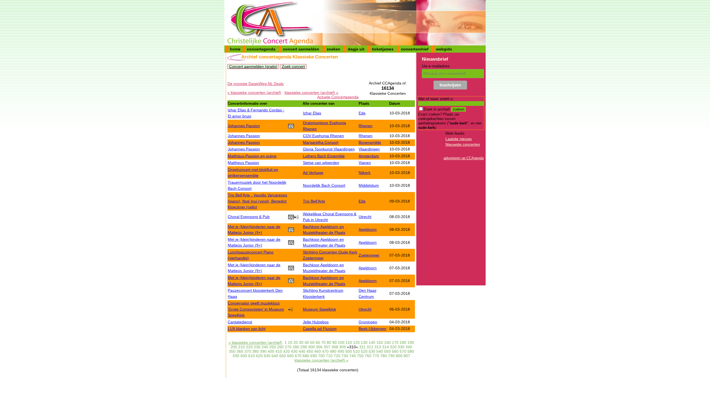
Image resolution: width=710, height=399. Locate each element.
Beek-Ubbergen (372, 328)
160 (387, 342)
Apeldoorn (368, 229)
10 (290, 342)
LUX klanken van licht (246, 328)
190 (410, 342)
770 (375, 356)
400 (271, 351)
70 (323, 342)
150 (379, 342)
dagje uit (356, 49)
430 (294, 351)
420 (286, 351)
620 (259, 356)
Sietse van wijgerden (321, 162)
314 (385, 347)
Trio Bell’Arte (314, 201)
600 (243, 356)
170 (395, 342)
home (235, 49)
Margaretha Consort (320, 142)
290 (303, 347)
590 (236, 356)
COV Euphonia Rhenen (323, 136)
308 (334, 347)
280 (296, 347)
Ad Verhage (313, 172)
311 (362, 347)
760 (368, 356)
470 (325, 351)
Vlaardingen (369, 149)
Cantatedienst (240, 322)
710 (329, 356)
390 (263, 351)
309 (342, 347)
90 (334, 342)
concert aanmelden (301, 49)
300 (311, 347)
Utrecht (365, 216)
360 (240, 351)
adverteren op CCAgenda (463, 158)
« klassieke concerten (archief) (254, 92)
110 (349, 342)
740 (352, 356)
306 (319, 347)
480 (333, 351)
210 (241, 347)
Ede (362, 113)
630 (267, 356)
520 (364, 351)
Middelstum (369, 185)
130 (364, 342)
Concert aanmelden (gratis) (253, 66)
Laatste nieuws (458, 139)
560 (395, 351)
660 (290, 356)
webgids (444, 49)
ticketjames (383, 49)
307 (327, 347)
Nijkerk (365, 172)
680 (306, 356)
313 (377, 347)
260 (280, 347)
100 (341, 342)
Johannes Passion (244, 126)
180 (403, 342)
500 (348, 351)
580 (410, 351)
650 (282, 356)
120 (356, 342)
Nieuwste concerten (462, 144)
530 (372, 351)
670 (298, 356)
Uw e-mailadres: (436, 66)
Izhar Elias (312, 113)
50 (312, 342)
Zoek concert (293, 66)
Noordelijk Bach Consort (324, 185)
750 (360, 356)
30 (301, 342)
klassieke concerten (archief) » (311, 92)
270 (288, 347)
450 (309, 351)
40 (307, 342)
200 (233, 347)
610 (251, 356)
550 (387, 351)
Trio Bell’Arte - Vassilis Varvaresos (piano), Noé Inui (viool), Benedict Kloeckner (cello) (257, 201)
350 (232, 351)
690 (313, 356)
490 (341, 351)
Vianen (365, 162)
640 (275, 356)
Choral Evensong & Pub (249, 216)
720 (337, 356)
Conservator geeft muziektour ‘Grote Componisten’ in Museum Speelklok (256, 309)
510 (356, 351)
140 (372, 342)
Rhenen (365, 126)
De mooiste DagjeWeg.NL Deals (255, 83)
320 (393, 347)
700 (321, 356)
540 (379, 351)
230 (257, 347)
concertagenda (261, 49)
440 (302, 351)
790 (391, 356)
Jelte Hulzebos (316, 322)
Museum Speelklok (319, 309)
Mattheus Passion (243, 162)
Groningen (368, 322)
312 (370, 347)
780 (383, 356)
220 (249, 347)
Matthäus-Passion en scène (252, 156)
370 (247, 351)
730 (344, 356)
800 (399, 356)
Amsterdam (369, 156)
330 (401, 347)
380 (255, 351)
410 (278, 351)
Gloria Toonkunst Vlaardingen (329, 149)
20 (295, 342)
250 (272, 347)
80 (329, 342)
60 (318, 342)
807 (407, 356)
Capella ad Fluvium (320, 328)
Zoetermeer (369, 255)
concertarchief (414, 49)
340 (408, 347)
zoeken (333, 49)
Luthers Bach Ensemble (324, 156)
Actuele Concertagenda (338, 97)
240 (265, 347)
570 (403, 351)
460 (317, 351)
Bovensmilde (370, 142)
